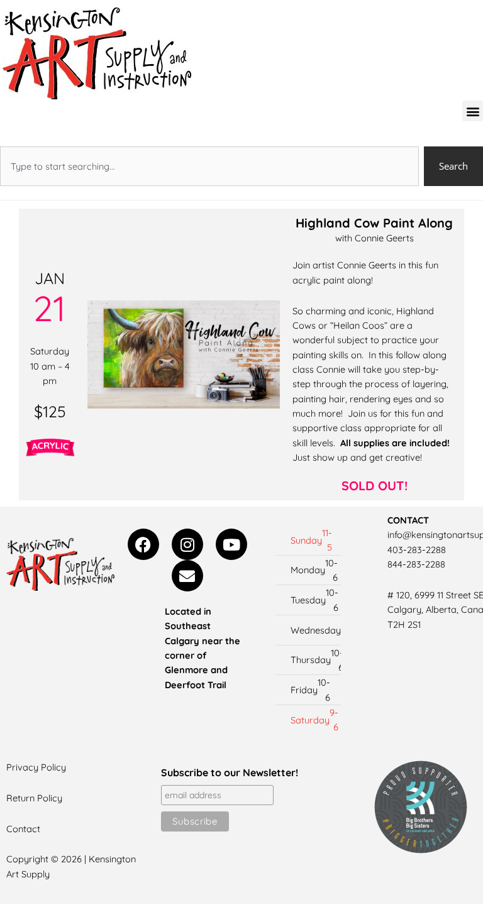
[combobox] (209, 166)
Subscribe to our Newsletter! (229, 772)
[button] (472, 111)
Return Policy (34, 798)
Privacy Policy (36, 767)
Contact (23, 829)
